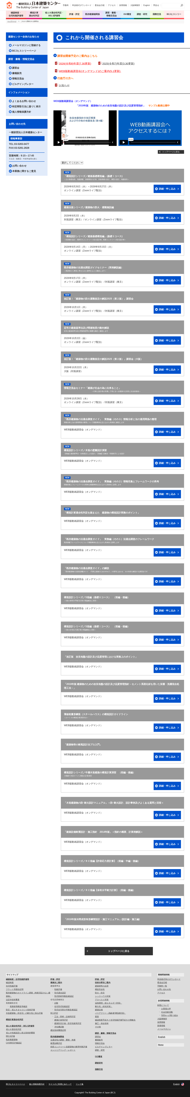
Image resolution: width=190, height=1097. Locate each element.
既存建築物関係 (57, 1036)
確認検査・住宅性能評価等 (17, 979)
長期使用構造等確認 (18, 1006)
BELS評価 (10, 1036)
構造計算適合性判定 (14, 1019)
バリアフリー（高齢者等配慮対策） (110, 1013)
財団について (163, 1005)
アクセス (112, 5)
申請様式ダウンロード (81, 5)
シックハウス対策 (102, 996)
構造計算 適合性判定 (34, 14)
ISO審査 (98, 1056)
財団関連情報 (164, 1001)
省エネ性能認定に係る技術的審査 (20, 1033)
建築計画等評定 (61, 1020)
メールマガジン (164, 1029)
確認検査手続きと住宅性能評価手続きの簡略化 (115, 1020)
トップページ (11, 21)
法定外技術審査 (12, 1000)
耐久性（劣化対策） (103, 1006)
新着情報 (161, 1026)
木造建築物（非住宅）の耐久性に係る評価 (24, 1013)
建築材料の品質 (102, 986)
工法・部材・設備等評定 (65, 1016)
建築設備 (99, 1010)
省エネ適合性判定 (13, 1029)
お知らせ (64, 85)
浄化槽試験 (59, 1027)
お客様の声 (166, 1009)
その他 (98, 1027)
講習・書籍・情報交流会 (21, 59)
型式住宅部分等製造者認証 (65, 1010)
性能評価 (58, 989)
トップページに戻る (171, 152)
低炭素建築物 (12, 1039)
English (146, 5)
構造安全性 (100, 989)
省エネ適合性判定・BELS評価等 (20, 1026)
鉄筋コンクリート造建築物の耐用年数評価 (68, 1047)
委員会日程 (99, 5)
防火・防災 (100, 993)
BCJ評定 (54, 1013)
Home (160, 1045)
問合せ (156, 5)
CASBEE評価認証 (14, 1043)
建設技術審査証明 (58, 1030)
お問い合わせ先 (164, 989)
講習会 (15, 68)
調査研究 (99, 1063)
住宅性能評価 (12, 986)
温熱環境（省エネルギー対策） (108, 1003)
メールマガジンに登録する (26, 45)
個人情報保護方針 (21, 112)
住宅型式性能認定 (62, 1006)
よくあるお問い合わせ (24, 101)
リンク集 (79, 1084)
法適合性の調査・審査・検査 (63, 1040)
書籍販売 (17, 73)
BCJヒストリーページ (24, 50)
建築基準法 (55, 986)
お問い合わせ (19, 165)
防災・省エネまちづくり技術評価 (20, 1010)
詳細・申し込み (167, 188)
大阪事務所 (135, 5)
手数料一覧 (162, 986)
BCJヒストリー (174, 14)
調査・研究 (142, 14)
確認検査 (10, 982)
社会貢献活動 (167, 1012)
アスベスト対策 (102, 1000)
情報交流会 (18, 78)
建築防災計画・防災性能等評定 (67, 1023)
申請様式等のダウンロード (168, 979)
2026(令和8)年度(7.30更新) (75, 63)
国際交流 (157, 14)
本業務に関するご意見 (24, 171)
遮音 (97, 1016)
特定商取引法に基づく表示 (26, 106)
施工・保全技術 (102, 1023)
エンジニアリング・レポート (63, 1050)
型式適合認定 (60, 993)
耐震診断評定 (56, 1043)
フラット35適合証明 (14, 989)
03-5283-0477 (21, 144)
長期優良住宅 (12, 1003)
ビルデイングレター (23, 84)
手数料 (66, 5)
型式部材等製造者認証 (64, 996)
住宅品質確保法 (57, 1000)
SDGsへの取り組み (169, 1015)
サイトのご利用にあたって (60, 1084)
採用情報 (123, 5)
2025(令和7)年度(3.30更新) (118, 63)
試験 (56, 1003)
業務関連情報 (164, 975)
